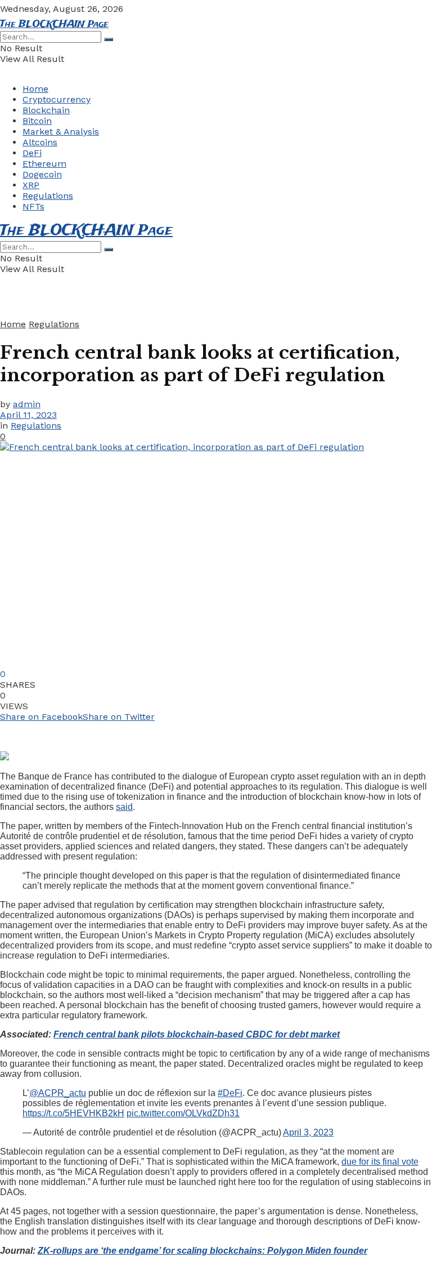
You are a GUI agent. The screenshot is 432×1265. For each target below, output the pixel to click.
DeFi (32, 153)
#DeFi (230, 1093)
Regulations (47, 195)
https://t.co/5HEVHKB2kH (73, 1113)
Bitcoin (37, 120)
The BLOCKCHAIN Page (54, 24)
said (124, 807)
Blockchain (46, 110)
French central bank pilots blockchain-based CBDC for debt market (196, 1034)
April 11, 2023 (28, 414)
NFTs (33, 206)
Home (35, 88)
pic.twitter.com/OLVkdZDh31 (183, 1113)
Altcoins (39, 142)
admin (26, 404)
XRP (30, 185)
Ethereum (44, 163)
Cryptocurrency (56, 99)
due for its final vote (379, 1161)
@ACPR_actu (57, 1093)
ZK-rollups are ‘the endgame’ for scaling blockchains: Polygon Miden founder (202, 1250)
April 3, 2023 (308, 1132)
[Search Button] (108, 39)
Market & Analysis (60, 131)
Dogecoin (42, 174)
